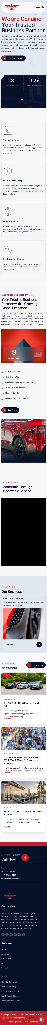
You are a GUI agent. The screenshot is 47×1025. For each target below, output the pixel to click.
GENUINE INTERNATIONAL (28, 1014)
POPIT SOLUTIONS (33, 1017)
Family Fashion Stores (9, 996)
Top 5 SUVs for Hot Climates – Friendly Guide (22, 704)
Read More (8, 718)
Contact (4, 968)
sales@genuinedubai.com (11, 878)
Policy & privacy (15, 1021)
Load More (9, 644)
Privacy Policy (7, 958)
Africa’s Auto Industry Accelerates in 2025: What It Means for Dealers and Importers (21, 760)
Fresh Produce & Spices (10, 1000)
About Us (5, 954)
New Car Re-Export (9, 982)
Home (3, 949)
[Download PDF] (41, 1019)
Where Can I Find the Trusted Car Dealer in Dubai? (23, 813)
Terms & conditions (31, 1021)
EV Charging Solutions (10, 991)
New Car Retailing (8, 987)
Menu (38, 7)
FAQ (3, 963)
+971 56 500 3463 (8, 875)
